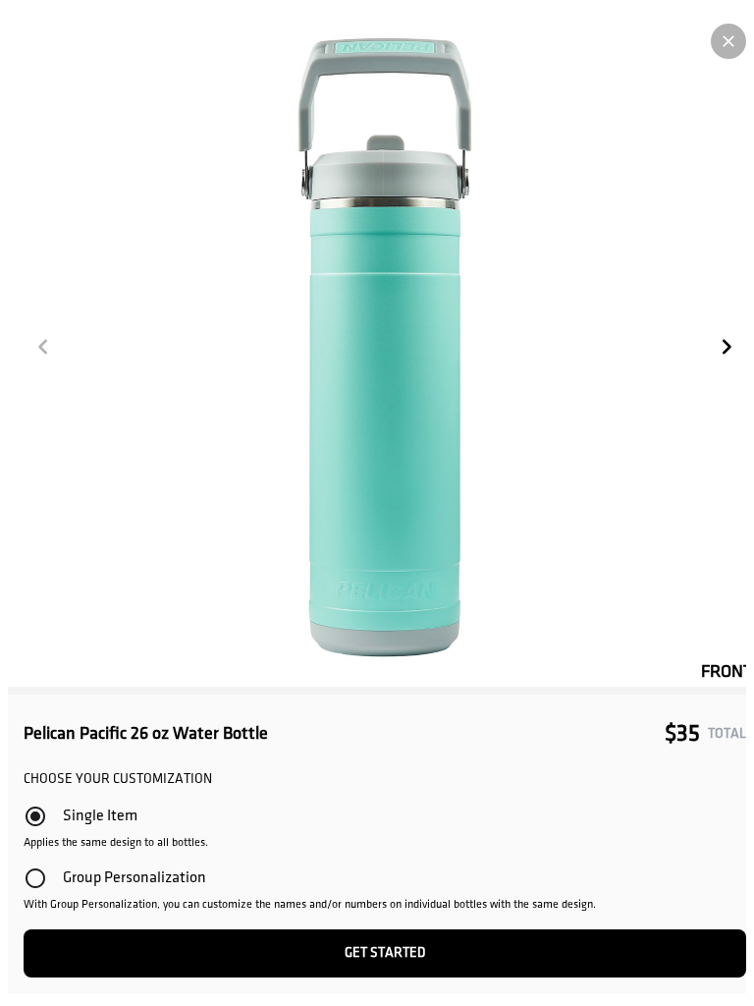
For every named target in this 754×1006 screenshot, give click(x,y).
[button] (43, 346)
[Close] (728, 41)
